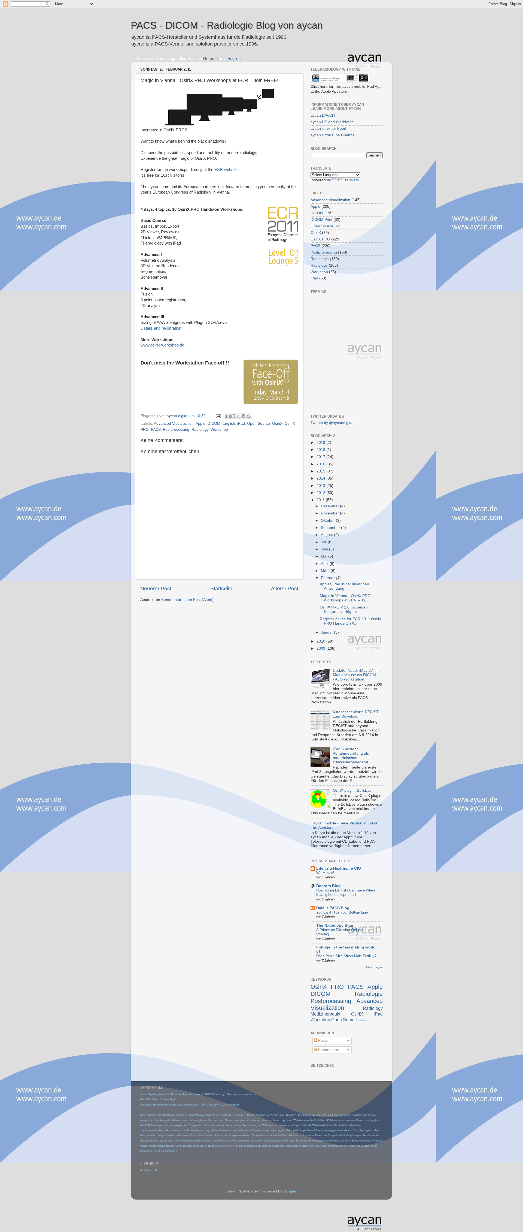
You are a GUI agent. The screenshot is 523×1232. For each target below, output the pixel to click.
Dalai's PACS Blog (332, 908)
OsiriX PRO (320, 239)
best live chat (148, 1169)
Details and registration (161, 328)
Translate (351, 180)
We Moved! (325, 873)
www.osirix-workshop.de (162, 345)
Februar (328, 578)
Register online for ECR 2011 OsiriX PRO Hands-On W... (350, 621)
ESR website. (226, 169)
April (325, 564)
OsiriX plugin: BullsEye (352, 790)
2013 (321, 486)
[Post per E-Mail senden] (218, 416)
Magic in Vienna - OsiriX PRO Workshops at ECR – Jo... (345, 598)
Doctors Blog (328, 886)
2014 (321, 478)
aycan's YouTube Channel (333, 135)
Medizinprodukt (325, 1013)
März (326, 571)
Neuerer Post (155, 588)
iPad (241, 423)
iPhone (362, 1020)
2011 (321, 500)
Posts (322, 1040)
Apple (200, 423)
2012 (321, 493)
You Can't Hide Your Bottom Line (342, 912)
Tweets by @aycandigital (332, 423)
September (331, 528)
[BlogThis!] (233, 416)
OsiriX (277, 423)
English (229, 423)
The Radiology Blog (334, 925)
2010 (321, 641)
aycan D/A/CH (323, 115)
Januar (327, 632)
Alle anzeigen (374, 967)
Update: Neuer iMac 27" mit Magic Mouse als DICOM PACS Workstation (357, 674)
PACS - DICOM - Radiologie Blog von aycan (227, 25)
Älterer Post (284, 588)
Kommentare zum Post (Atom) (187, 600)
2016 (321, 464)
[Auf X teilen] (238, 416)
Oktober (328, 521)
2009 (321, 648)
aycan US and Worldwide (332, 122)
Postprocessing (176, 429)
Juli (324, 542)
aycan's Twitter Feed (328, 128)
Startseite (221, 588)
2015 (321, 471)
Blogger (289, 1191)
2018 (321, 450)
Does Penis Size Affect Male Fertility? (346, 956)
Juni (325, 549)
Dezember (330, 506)
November (330, 513)
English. (234, 58)
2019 (321, 443)
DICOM (214, 423)
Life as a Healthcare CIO (338, 868)
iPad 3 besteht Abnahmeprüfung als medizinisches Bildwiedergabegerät (351, 755)
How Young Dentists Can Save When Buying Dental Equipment (345, 892)
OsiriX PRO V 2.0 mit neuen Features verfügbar (344, 609)
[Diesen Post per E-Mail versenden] (228, 416)
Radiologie (320, 259)
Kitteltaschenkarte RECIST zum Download (356, 714)
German (210, 58)
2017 (321, 457)
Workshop (219, 429)
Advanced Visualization (174, 423)
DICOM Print (321, 220)
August (327, 535)
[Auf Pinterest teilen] (248, 416)
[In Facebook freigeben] (243, 416)
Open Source (258, 423)
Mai (324, 556)
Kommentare (328, 1050)
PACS (156, 429)
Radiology (199, 429)
